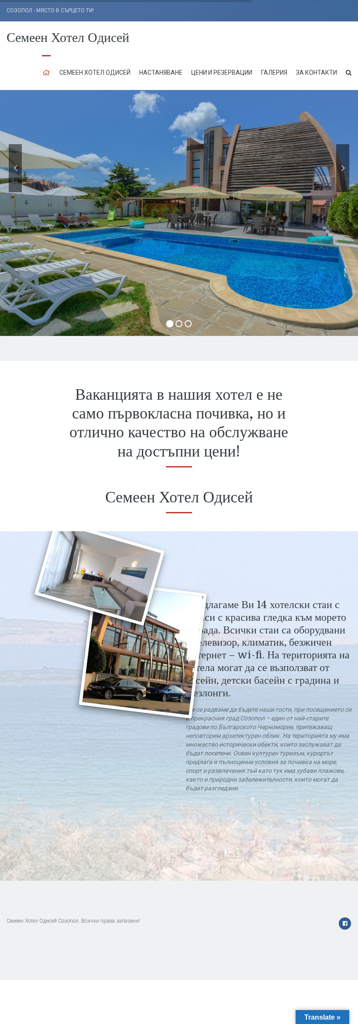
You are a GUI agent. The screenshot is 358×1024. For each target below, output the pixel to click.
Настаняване (160, 72)
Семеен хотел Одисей (95, 72)
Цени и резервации (221, 72)
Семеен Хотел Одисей (68, 37)
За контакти (316, 72)
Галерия (274, 72)
